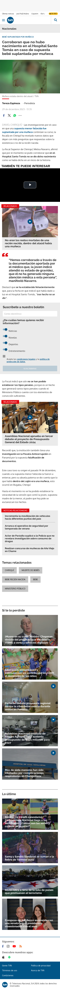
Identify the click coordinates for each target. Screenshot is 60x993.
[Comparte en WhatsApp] (14, 115)
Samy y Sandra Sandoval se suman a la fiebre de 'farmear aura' (29, 858)
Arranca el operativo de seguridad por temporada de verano (26, 527)
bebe (35, 579)
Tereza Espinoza (11, 103)
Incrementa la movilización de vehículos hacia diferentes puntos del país (27, 517)
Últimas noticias (8, 14)
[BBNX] (5, 984)
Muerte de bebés (30, 570)
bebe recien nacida (15, 579)
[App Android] (10, 957)
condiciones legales (26, 359)
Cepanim (34, 14)
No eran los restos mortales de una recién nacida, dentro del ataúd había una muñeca (28, 243)
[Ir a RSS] (21, 946)
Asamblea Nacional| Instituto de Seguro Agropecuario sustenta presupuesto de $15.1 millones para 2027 (27, 738)
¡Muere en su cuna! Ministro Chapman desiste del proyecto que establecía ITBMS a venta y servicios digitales (28, 639)
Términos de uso (9, 970)
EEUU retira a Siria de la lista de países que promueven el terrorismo (29, 891)
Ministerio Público (15, 588)
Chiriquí (9, 570)
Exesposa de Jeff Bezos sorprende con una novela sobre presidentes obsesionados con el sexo (29, 923)
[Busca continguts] (55, 20)
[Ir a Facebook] (3, 946)
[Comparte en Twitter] (9, 115)
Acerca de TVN (37, 970)
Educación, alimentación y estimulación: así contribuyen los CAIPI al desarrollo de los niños (29, 672)
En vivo (54, 13)
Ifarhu (43, 14)
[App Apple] (4, 957)
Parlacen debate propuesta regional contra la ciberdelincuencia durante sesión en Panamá (27, 706)
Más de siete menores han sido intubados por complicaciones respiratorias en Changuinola (24, 773)
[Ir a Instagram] (9, 946)
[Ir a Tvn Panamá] (29, 20)
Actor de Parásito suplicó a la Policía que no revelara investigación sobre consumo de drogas (29, 538)
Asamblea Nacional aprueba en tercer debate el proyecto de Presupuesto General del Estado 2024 (29, 439)
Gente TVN (7, 965)
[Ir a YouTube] (15, 946)
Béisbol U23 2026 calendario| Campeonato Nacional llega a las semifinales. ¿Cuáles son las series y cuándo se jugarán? (27, 821)
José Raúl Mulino (22, 14)
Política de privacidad (40, 965)
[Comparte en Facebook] (4, 115)
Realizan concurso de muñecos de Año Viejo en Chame (29, 550)
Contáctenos (7, 975)
